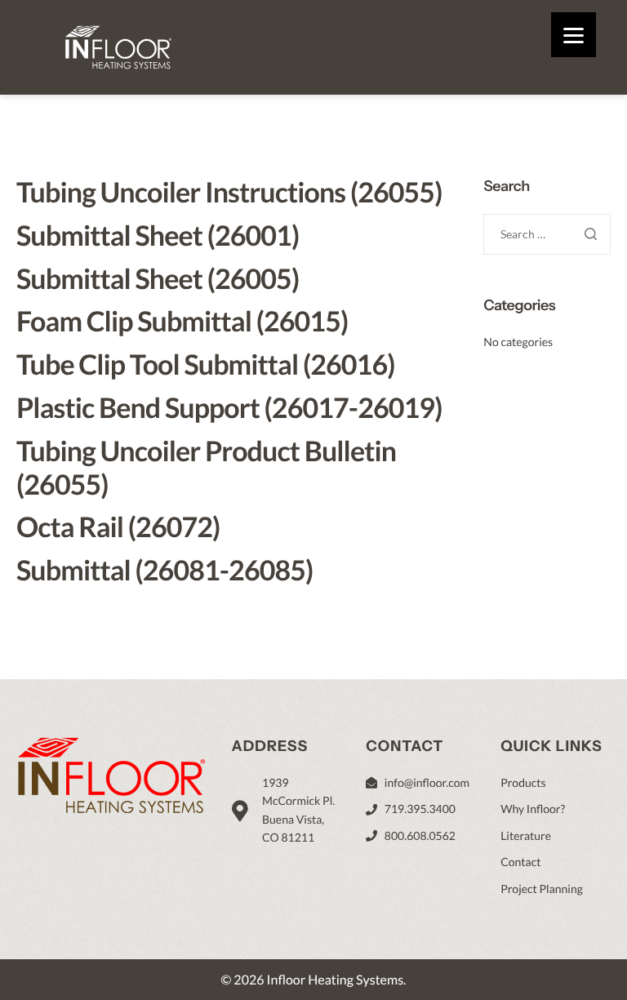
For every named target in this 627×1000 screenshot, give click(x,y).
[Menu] (573, 34)
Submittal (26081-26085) (164, 570)
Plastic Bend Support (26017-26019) (229, 407)
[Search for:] (547, 234)
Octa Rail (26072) (118, 527)
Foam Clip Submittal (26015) (182, 321)
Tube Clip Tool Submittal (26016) (205, 364)
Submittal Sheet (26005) (157, 279)
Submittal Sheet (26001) (157, 235)
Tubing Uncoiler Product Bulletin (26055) (206, 467)
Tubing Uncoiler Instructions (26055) (229, 192)
